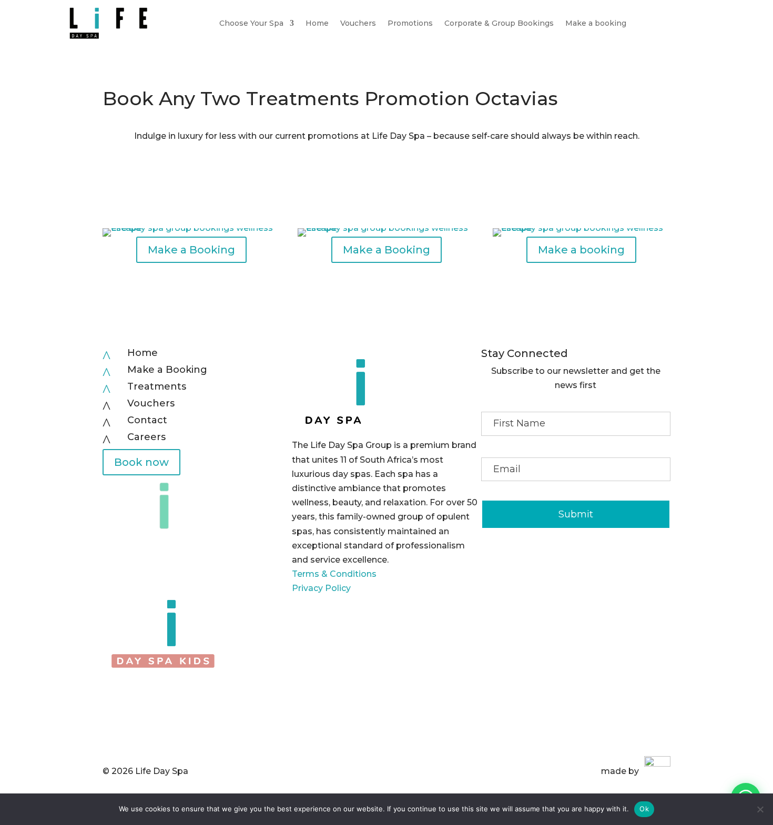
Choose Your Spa (251, 23)
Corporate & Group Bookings (499, 23)
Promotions (410, 23)
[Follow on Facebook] (554, 563)
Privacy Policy (321, 588)
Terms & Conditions (334, 574)
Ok (644, 808)
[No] (760, 809)
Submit (575, 514)
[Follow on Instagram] (575, 563)
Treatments (156, 386)
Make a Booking (191, 249)
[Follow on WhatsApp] (596, 563)
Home (317, 23)
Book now (141, 462)
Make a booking (595, 23)
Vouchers (358, 23)
